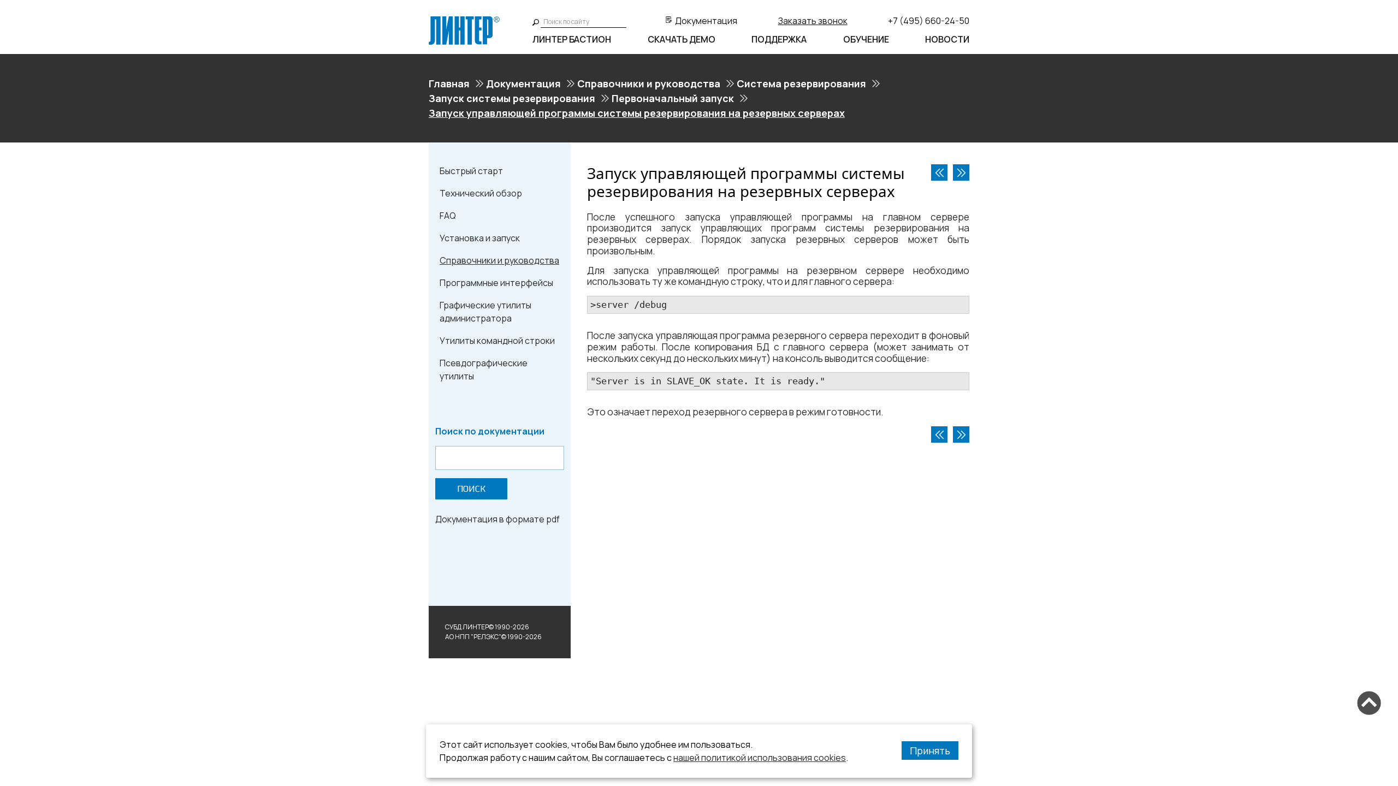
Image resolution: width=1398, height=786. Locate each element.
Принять (930, 750)
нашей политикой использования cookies (759, 758)
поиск (471, 489)
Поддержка (779, 39)
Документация (706, 21)
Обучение (866, 39)
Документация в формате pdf (497, 519)
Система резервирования (801, 83)
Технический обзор (481, 193)
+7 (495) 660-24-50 (928, 21)
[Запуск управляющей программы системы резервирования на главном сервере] (939, 172)
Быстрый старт (471, 171)
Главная (449, 83)
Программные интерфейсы (496, 283)
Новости (947, 39)
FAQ (448, 216)
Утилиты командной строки (497, 341)
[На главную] (464, 21)
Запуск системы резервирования (512, 98)
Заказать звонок (813, 21)
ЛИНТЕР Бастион (571, 39)
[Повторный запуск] (961, 172)
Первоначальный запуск (673, 98)
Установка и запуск (480, 238)
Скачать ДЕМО (681, 39)
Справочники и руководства (648, 83)
